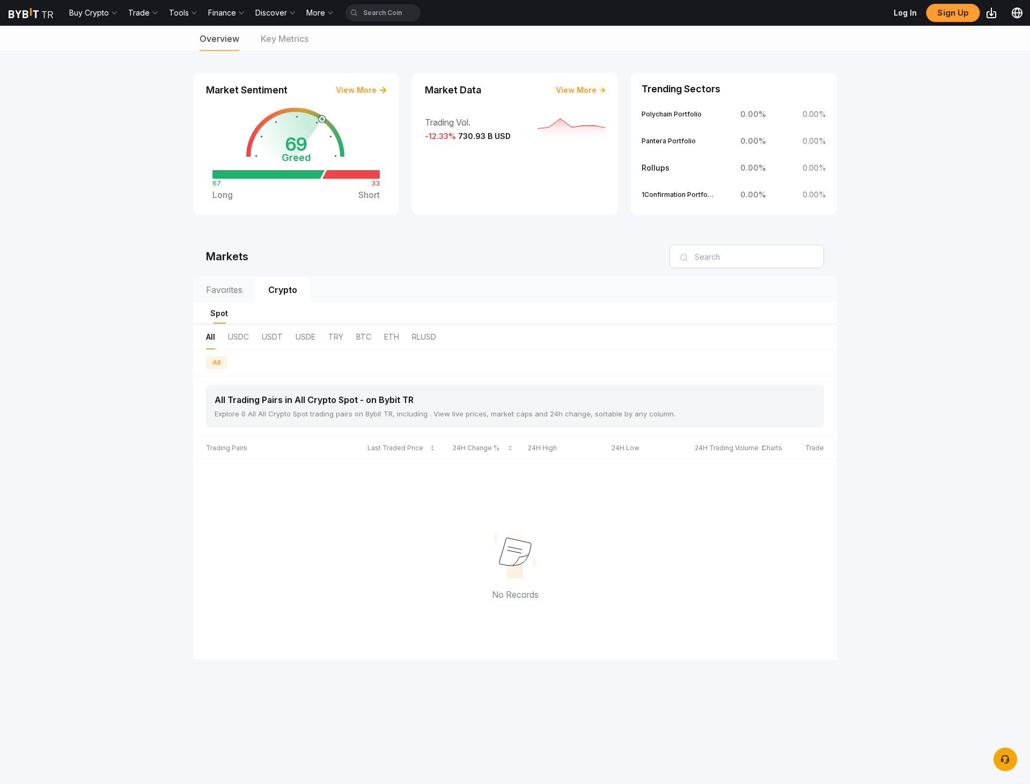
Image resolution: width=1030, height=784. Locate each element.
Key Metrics (284, 38)
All (216, 362)
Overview (219, 38)
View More (356, 89)
